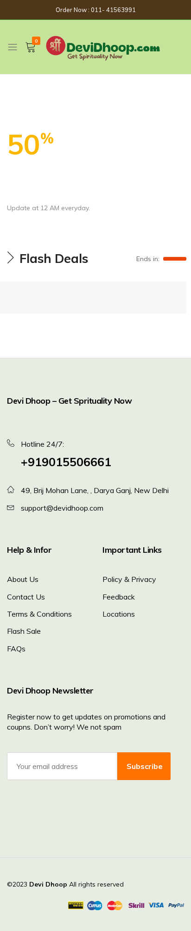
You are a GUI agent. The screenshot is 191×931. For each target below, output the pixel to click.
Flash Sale (24, 631)
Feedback (118, 596)
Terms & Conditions (39, 614)
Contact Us (26, 596)
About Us (22, 579)
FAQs (16, 648)
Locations (118, 614)
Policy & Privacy (129, 579)
